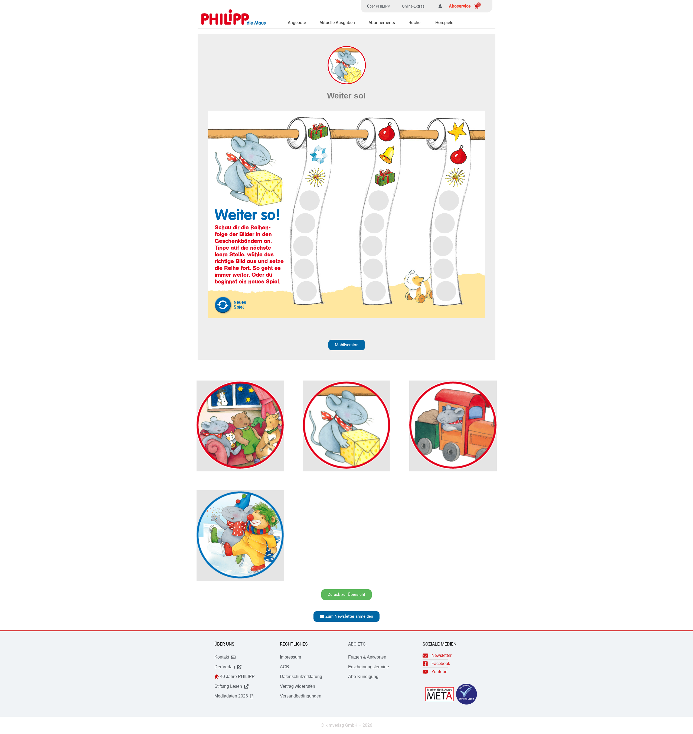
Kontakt (221, 657)
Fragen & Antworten (367, 657)
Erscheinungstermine (368, 666)
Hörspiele (444, 22)
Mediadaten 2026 (231, 696)
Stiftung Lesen (228, 686)
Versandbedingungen (300, 696)
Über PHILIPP (378, 6)
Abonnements (381, 22)
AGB (284, 666)
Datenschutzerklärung (301, 676)
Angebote (297, 22)
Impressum (290, 657)
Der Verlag (224, 666)
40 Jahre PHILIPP (237, 676)
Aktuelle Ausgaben (337, 22)
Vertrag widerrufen (297, 686)
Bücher (415, 22)
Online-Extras (413, 6)
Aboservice (460, 6)
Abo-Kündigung (363, 676)
